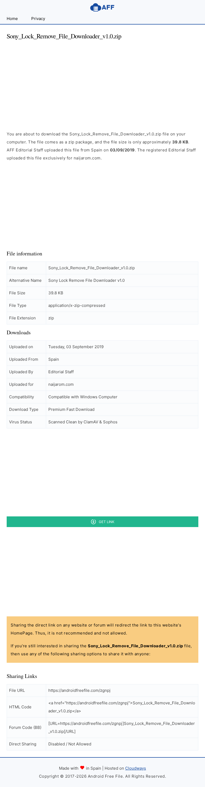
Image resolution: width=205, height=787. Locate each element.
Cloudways (135, 768)
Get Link (106, 522)
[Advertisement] (102, 82)
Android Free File (102, 7)
